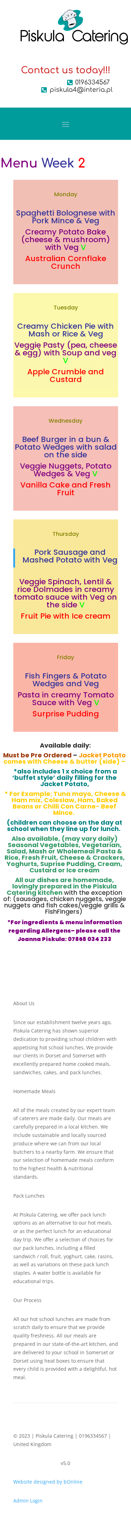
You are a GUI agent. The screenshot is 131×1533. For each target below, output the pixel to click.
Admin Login (28, 1500)
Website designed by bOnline (47, 1481)
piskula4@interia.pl (81, 89)
